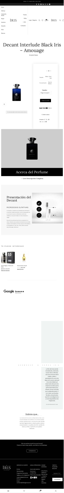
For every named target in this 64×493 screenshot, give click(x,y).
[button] (20, 269)
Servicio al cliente (21, 464)
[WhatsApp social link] (45, 4)
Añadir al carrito (45, 100)
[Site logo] (13, 20)
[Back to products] (49, 71)
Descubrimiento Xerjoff (21, 265)
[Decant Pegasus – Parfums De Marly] (8, 257)
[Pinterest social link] (41, 4)
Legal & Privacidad (35, 464)
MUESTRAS (33, 55)
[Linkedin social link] (43, 4)
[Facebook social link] (37, 4)
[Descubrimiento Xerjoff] (23, 257)
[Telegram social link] (50, 4)
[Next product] (51, 71)
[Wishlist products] (42, 20)
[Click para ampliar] (4, 104)
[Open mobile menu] (47, 20)
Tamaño (44, 90)
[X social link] (39, 4)
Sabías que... (31, 413)
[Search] (39, 20)
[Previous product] (47, 71)
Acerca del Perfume (32, 172)
